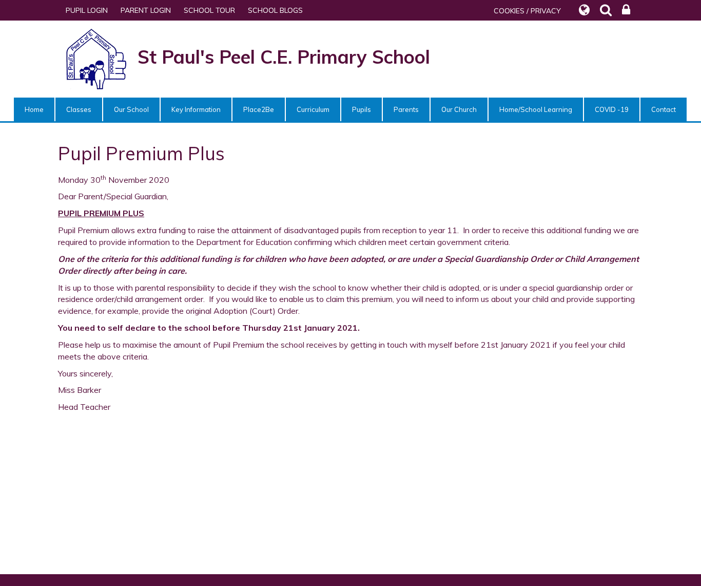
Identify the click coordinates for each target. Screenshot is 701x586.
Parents (406, 109)
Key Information (196, 109)
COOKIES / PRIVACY (527, 10)
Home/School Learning (535, 109)
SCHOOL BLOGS (275, 10)
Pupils (361, 109)
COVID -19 (612, 109)
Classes (78, 109)
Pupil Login (87, 10)
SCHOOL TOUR (209, 10)
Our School (131, 109)
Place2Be (258, 109)
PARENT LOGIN (146, 10)
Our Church (459, 109)
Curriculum (313, 109)
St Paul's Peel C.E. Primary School (284, 56)
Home (34, 109)
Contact (663, 109)
